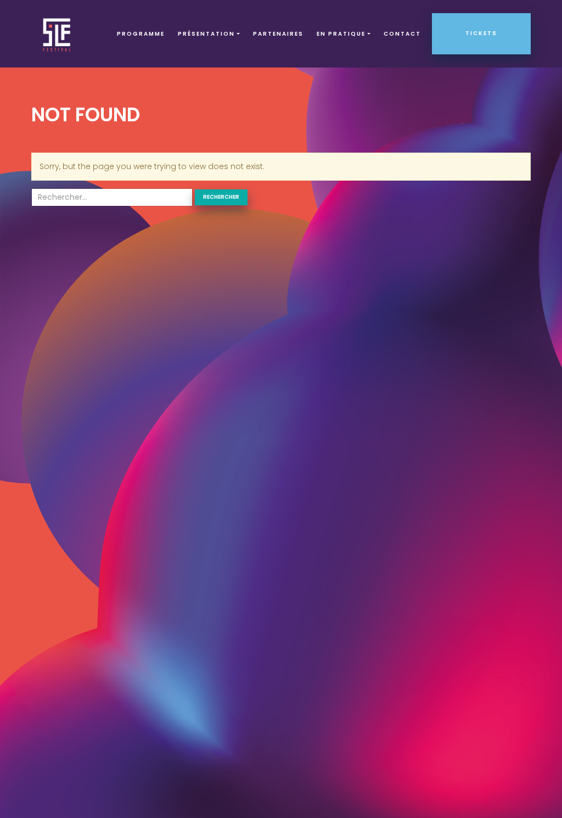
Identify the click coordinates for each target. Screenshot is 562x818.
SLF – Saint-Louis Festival (57, 33)
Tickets (481, 33)
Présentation (206, 34)
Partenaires (278, 34)
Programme (141, 34)
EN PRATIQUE (341, 34)
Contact (402, 34)
